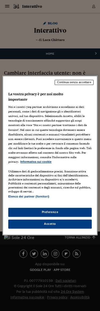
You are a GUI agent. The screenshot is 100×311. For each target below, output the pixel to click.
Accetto (50, 224)
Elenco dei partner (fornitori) (28, 196)
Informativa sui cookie (35, 161)
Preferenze (50, 212)
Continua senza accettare (74, 82)
